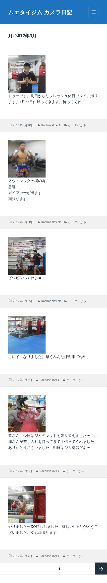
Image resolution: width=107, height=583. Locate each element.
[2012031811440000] (53, 159)
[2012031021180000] (53, 256)
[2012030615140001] (53, 335)
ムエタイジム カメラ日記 (40, 12)
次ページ (101, 569)
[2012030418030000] (53, 504)
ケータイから (77, 125)
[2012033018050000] (53, 74)
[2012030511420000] (53, 413)
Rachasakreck (51, 125)
